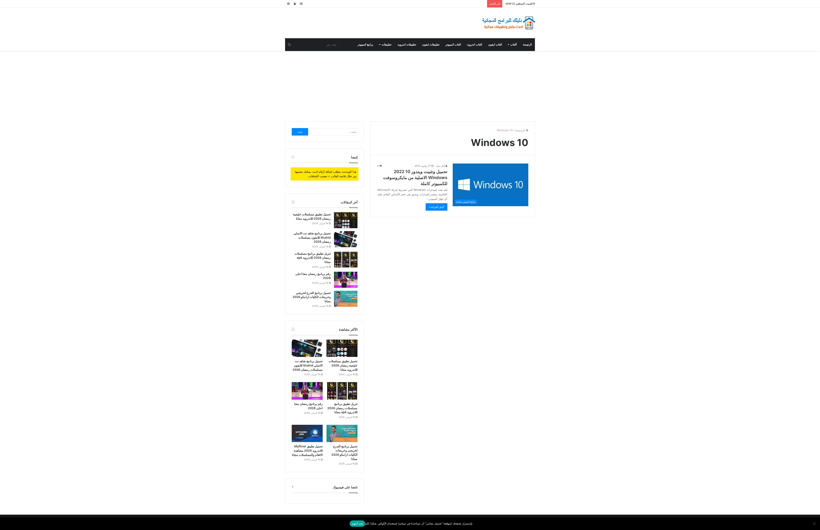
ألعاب (513, 44)
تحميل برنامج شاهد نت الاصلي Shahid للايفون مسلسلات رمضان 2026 (312, 237)
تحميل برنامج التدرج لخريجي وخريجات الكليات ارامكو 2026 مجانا (312, 297)
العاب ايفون (495, 44)
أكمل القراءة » (436, 207)
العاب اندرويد (474, 44)
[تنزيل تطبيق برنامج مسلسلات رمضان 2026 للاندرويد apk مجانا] (345, 259)
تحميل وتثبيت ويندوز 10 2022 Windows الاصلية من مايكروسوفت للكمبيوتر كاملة (415, 177)
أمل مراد (440, 165)
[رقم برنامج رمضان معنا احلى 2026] (345, 280)
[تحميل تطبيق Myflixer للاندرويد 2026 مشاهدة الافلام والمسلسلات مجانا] (307, 433)
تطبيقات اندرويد (407, 44)
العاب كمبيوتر (453, 44)
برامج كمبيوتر (365, 44)
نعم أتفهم (357, 523)
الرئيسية (520, 130)
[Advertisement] (410, 85)
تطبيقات (386, 44)
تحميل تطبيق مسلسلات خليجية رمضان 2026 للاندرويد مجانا (343, 365)
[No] (815, 523)
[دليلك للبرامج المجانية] (508, 23)
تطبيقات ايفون (430, 44)
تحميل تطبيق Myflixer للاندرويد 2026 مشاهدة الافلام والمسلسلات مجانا (307, 450)
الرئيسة (527, 44)
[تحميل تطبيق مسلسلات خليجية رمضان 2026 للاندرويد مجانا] (345, 220)
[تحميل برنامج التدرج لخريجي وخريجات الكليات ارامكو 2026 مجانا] (345, 299)
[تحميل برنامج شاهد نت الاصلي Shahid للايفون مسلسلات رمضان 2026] (345, 239)
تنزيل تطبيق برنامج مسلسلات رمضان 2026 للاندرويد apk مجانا (312, 258)
